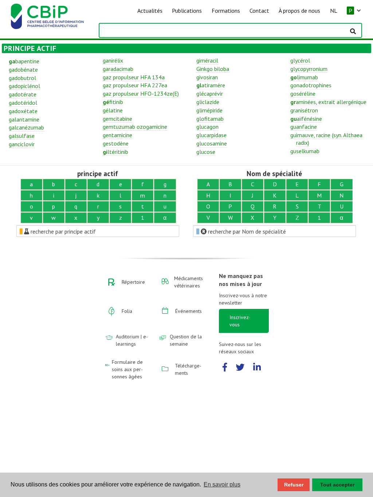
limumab (304, 77)
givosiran (207, 77)
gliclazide (207, 102)
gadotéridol (23, 102)
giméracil (207, 60)
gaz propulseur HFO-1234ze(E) (141, 93)
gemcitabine (117, 118)
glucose (205, 151)
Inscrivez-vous (239, 321)
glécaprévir (209, 93)
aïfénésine (306, 118)
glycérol (300, 60)
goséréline (302, 93)
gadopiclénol (24, 86)
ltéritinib (115, 151)
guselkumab (304, 151)
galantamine (24, 119)
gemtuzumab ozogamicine (135, 126)
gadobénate (23, 69)
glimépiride (209, 110)
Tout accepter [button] (337, 485)
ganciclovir (22, 144)
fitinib (113, 102)
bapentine (24, 61)
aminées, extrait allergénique (328, 102)
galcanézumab (26, 127)
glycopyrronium (308, 68)
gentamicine (117, 135)
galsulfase (22, 135)
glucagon (207, 126)
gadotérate (22, 94)
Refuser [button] (293, 485)
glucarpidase (211, 135)
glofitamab (210, 118)
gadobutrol (22, 77)
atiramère (210, 85)
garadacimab (118, 68)
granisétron (304, 110)
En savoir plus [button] (222, 484)
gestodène (116, 143)
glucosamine (211, 143)
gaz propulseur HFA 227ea (135, 85)
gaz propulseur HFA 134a (134, 77)
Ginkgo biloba (212, 68)
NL (333, 10)
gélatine (113, 110)
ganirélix (113, 60)
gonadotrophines (310, 85)
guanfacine (303, 126)
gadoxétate (23, 111)
